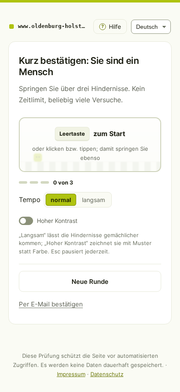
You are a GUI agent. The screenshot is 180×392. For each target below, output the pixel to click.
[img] (90, 144)
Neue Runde (90, 282)
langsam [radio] (93, 199)
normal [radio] (61, 199)
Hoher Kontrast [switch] (57, 220)
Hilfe (111, 26)
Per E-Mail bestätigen (51, 304)
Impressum (71, 374)
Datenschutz (106, 374)
